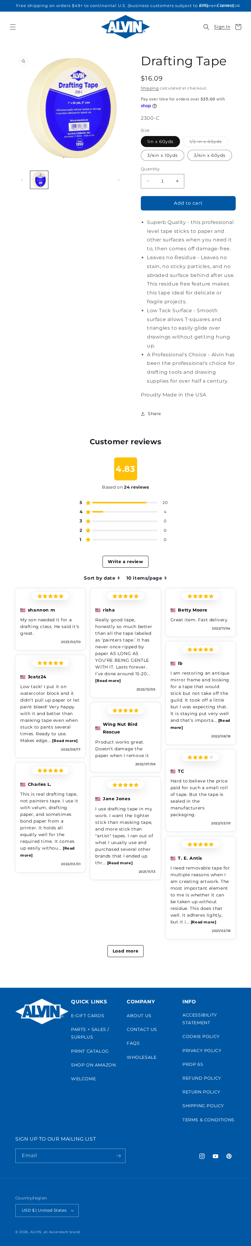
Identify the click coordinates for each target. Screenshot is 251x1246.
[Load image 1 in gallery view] (39, 180)
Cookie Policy (201, 1036)
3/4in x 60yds (210, 155)
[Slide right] (119, 180)
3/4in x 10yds (162, 155)
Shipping (150, 88)
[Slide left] (22, 180)
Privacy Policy (201, 1050)
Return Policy (201, 1092)
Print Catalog (90, 1051)
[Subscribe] (118, 1156)
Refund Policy (201, 1078)
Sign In (222, 26)
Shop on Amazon (93, 1065)
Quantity (150, 168)
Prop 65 (192, 1064)
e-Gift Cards (87, 1015)
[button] (13, 27)
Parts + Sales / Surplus (90, 1033)
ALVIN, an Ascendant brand (55, 1232)
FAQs (133, 1043)
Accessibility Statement (199, 1018)
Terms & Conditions (208, 1120)
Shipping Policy (203, 1105)
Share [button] (154, 413)
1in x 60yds (160, 141)
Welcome (83, 1078)
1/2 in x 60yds (208, 142)
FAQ (203, 5)
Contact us (228, 5)
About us (139, 1015)
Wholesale (141, 1057)
